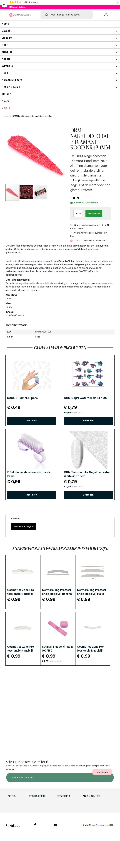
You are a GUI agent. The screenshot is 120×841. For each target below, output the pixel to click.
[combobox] (66, 15)
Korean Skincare (12, 80)
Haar (5, 45)
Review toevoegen (23, 527)
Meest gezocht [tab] (91, 795)
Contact (13, 825)
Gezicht (7, 31)
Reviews (15, 518)
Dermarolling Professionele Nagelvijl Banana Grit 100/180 (57, 594)
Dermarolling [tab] (62, 795)
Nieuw (6, 101)
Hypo (5, 73)
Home (5, 116)
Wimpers (7, 66)
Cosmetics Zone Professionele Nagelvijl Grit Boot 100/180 (21, 651)
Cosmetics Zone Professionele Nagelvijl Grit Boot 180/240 (21, 594)
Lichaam (7, 38)
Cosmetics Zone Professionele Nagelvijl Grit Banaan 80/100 (91, 651)
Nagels (6, 59)
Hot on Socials (11, 87)
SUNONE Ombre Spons (22, 398)
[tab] (15, 517)
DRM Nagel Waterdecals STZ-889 (86, 398)
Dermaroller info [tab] (36, 795)
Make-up (7, 52)
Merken (6, 94)
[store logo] (20, 15)
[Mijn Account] (106, 15)
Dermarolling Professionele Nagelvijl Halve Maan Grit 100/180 (92, 594)
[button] (27, 192)
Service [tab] (12, 795)
